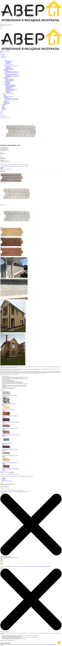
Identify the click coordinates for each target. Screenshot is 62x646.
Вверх (10, 643)
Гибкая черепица (9, 64)
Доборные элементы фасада (10, 85)
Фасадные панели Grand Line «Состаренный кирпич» (10, 468)
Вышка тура (6, 78)
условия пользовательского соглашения (22, 491)
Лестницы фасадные (9, 90)
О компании (4, 478)
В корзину (2, 157)
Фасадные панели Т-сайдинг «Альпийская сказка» (10, 415)
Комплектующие (6, 103)
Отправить (2, 167)
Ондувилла (8, 63)
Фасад (5, 95)
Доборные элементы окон (10, 86)
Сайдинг (8, 66)
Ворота (8, 82)
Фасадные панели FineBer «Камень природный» (9, 395)
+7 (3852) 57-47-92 (3, 24)
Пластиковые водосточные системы (12, 72)
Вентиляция (8, 88)
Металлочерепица (9, 61)
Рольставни (8, 83)
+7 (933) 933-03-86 (9, 24)
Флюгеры (8, 92)
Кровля (5, 60)
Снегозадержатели (9, 87)
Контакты (3, 477)
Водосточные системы (7, 70)
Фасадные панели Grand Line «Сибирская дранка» (10, 455)
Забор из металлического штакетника (12, 76)
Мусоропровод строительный (8, 69)
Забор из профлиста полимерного (11, 74)
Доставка (3, 479)
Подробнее (4, 396)
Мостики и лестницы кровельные (11, 89)
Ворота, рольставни (7, 81)
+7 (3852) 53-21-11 (3, 56)
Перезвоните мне (11, 472)
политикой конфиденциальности (6, 491)
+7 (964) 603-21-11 (3, 57)
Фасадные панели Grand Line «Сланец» (8, 409)
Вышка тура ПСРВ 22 (10, 80)
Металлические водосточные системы (12, 71)
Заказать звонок (3, 493)
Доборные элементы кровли (11, 84)
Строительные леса (7, 77)
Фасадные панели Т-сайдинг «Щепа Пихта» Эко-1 (10, 449)
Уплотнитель (8, 91)
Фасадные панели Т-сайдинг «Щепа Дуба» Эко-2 (9, 462)
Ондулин (8, 62)
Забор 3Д (8, 75)
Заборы (5, 73)
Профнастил (8, 67)
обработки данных (53, 644)
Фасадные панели (9, 68)
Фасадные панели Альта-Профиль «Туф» (8, 403)
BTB (10, 484)
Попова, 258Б (2, 54)
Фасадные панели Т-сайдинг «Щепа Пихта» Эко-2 (10, 428)
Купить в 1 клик (3, 158)
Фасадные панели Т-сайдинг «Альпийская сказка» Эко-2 (11, 434)
